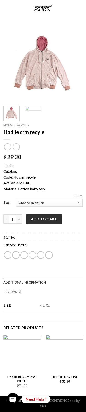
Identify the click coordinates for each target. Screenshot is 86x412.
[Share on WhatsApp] (7, 255)
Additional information (24, 282)
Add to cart (44, 219)
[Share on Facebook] (16, 255)
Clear (79, 195)
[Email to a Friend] (32, 255)
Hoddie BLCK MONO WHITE (22, 379)
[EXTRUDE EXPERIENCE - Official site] (43, 8)
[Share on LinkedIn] (49, 255)
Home (8, 125)
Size (6, 202)
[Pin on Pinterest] (40, 255)
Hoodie (23, 125)
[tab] (43, 282)
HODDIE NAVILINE (65, 377)
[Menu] (6, 7)
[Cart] (80, 8)
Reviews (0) (12, 292)
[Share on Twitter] (24, 255)
